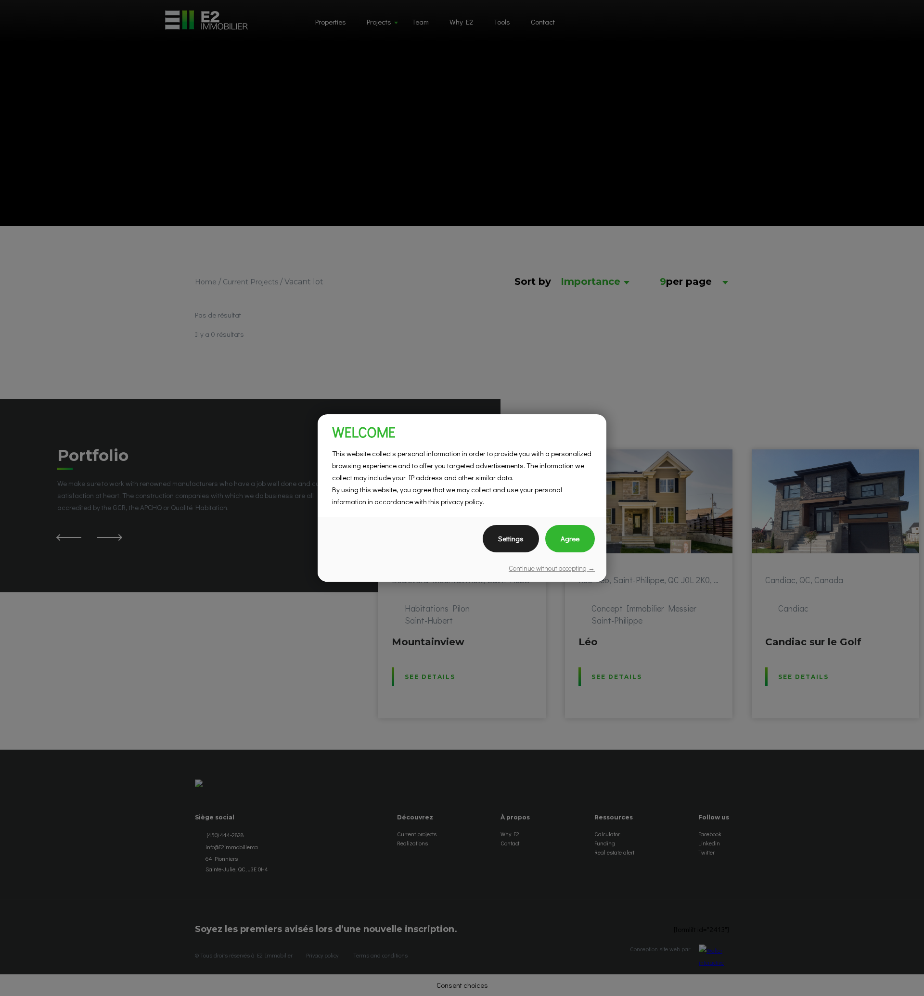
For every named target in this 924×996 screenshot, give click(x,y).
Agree (570, 538)
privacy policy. (462, 501)
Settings (511, 538)
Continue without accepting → (552, 568)
